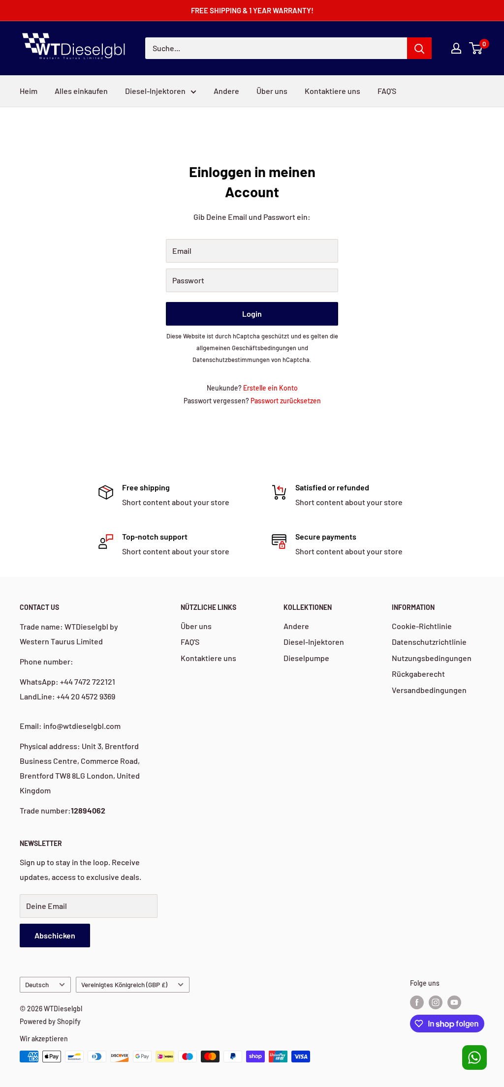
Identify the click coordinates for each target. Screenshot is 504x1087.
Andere (226, 90)
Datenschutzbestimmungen (231, 359)
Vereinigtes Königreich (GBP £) (124, 984)
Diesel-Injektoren (155, 90)
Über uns (271, 90)
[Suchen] (419, 48)
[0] (476, 48)
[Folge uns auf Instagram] (435, 1002)
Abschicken (54, 935)
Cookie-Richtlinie (422, 626)
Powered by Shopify (50, 1021)
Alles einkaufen (81, 90)
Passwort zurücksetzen (286, 400)
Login (252, 313)
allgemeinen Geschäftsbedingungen (246, 348)
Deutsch (37, 984)
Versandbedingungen (429, 689)
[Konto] (456, 48)
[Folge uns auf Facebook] (417, 1002)
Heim (28, 90)
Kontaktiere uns (332, 90)
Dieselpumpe (306, 658)
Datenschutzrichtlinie (429, 641)
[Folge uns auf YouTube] (454, 1002)
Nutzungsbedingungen (432, 658)
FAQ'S (387, 90)
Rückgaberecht (418, 673)
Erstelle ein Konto (270, 388)
